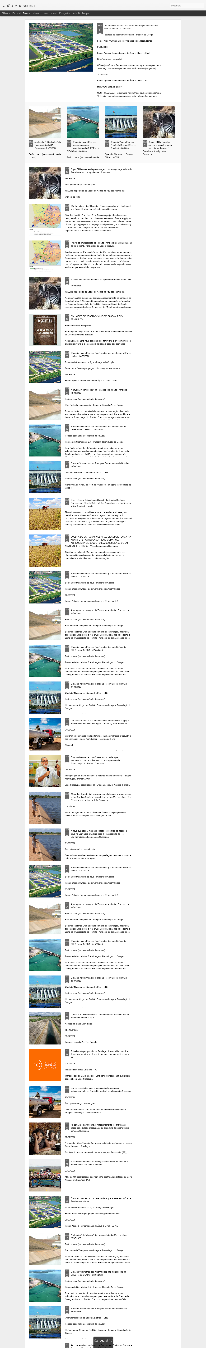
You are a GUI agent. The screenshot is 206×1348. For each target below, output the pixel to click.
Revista (26, 13)
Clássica (6, 13)
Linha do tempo (80, 13)
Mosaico (37, 13)
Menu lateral (50, 13)
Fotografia (64, 13)
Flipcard (16, 13)
